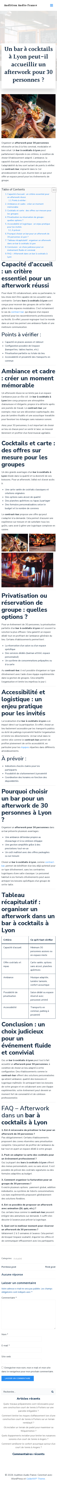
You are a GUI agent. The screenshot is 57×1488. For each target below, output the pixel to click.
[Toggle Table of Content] (52, 190)
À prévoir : (16, 230)
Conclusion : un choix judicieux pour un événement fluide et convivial (25, 249)
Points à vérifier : (19, 200)
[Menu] (51, 5)
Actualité (17, 1258)
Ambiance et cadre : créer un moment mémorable (25, 205)
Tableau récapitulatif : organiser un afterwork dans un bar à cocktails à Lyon (29, 242)
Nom (4, 1334)
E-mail (5, 1345)
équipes (25, 747)
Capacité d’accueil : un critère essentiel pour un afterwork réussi (28, 196)
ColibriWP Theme (35, 1478)
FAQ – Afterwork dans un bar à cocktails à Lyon (27, 255)
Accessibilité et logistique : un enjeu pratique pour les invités (28, 225)
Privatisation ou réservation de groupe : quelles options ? (26, 219)
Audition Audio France (20, 5)
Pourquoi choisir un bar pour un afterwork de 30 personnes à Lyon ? (28, 235)
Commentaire (9, 1297)
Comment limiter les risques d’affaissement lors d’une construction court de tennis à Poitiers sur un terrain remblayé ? (28, 1419)
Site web (6, 1356)
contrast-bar (17, 312)
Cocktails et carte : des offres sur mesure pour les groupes (29, 212)
